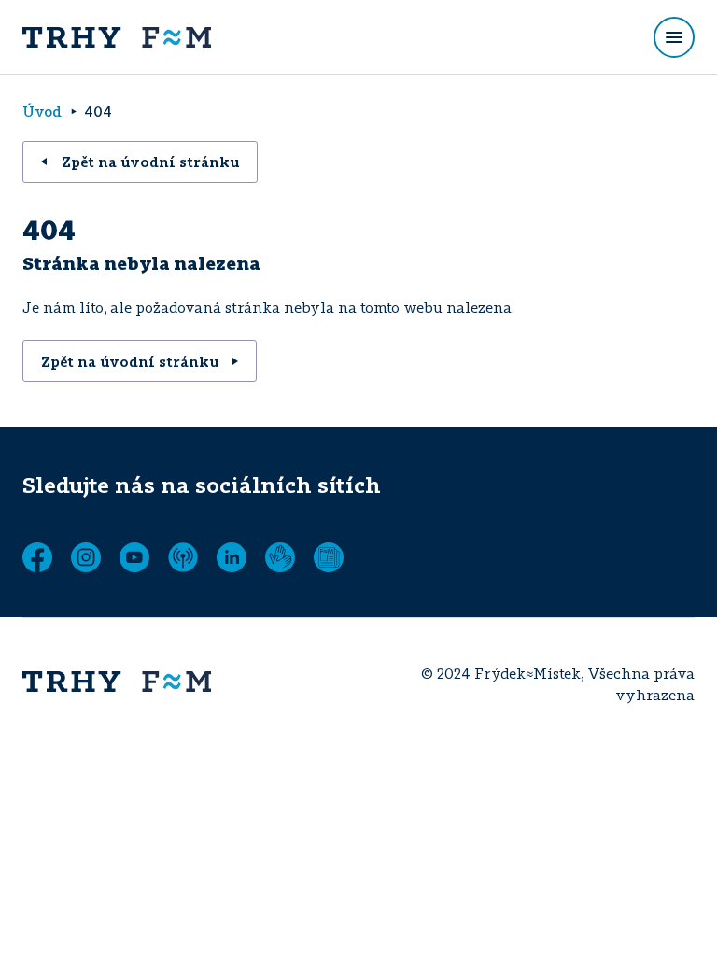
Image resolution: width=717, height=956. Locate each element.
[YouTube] (134, 557)
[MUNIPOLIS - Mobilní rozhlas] (183, 557)
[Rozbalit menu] (674, 37)
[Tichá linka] (280, 557)
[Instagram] (86, 557)
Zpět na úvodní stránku (151, 161)
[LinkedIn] (231, 557)
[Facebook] (37, 557)
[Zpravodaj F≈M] (329, 557)
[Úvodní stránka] (116, 37)
